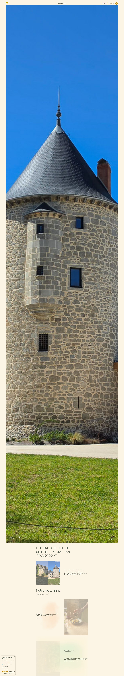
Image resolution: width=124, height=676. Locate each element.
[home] (31, 3)
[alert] (8, 665)
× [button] (14, 656)
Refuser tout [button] (11, 671)
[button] (104, 3)
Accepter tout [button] (5, 671)
